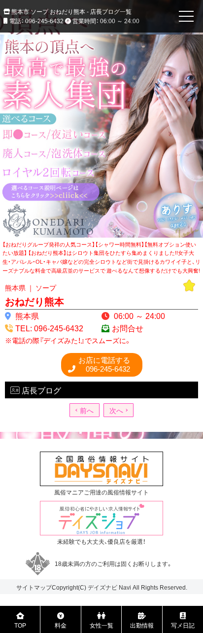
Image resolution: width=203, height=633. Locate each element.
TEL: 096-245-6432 (49, 328)
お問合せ (127, 328)
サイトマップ (34, 587)
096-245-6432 (104, 364)
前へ (87, 410)
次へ (116, 410)
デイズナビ (102, 587)
